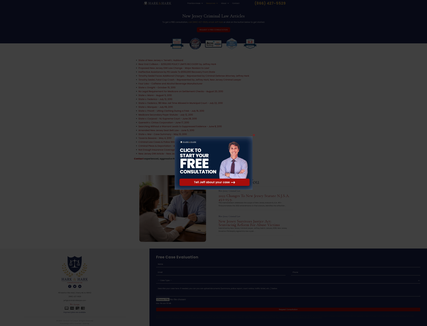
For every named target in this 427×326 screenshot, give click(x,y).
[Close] (254, 135)
